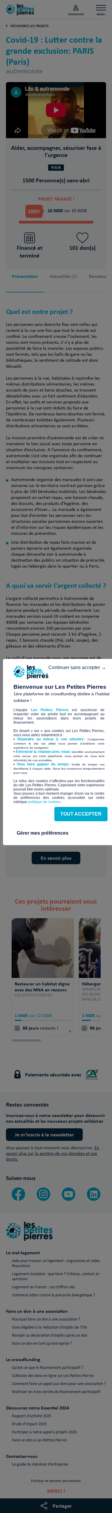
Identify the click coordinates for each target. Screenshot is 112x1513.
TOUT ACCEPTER (81, 813)
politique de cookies (44, 802)
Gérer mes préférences (42, 833)
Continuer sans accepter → (77, 667)
